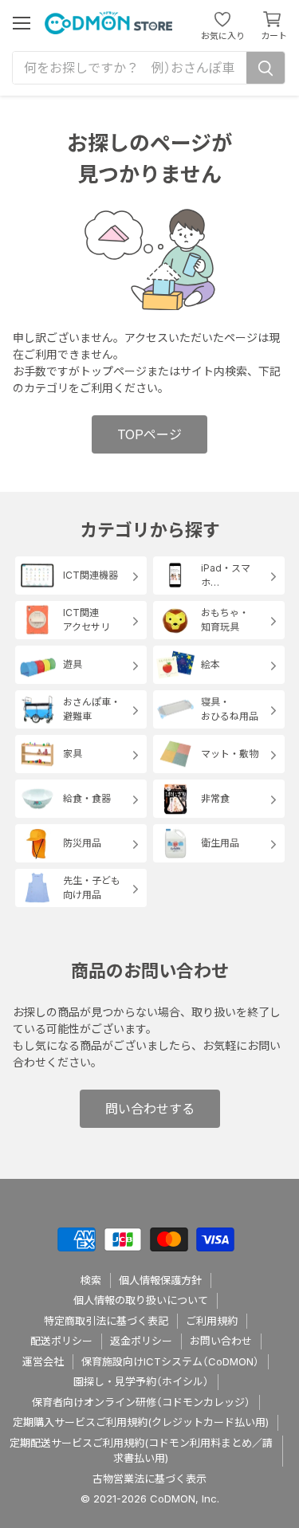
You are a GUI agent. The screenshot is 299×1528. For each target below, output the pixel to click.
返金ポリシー (141, 1340)
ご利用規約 (212, 1320)
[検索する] (265, 68)
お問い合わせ (221, 1340)
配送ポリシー (61, 1340)
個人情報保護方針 (160, 1280)
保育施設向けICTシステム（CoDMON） (170, 1361)
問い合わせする (150, 1109)
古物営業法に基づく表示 (149, 1478)
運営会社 (43, 1361)
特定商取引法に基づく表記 (106, 1320)
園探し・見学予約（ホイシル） (141, 1381)
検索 (91, 1280)
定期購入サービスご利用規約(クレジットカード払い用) (141, 1422)
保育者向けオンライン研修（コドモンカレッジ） (141, 1402)
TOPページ (149, 434)
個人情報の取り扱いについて (140, 1300)
